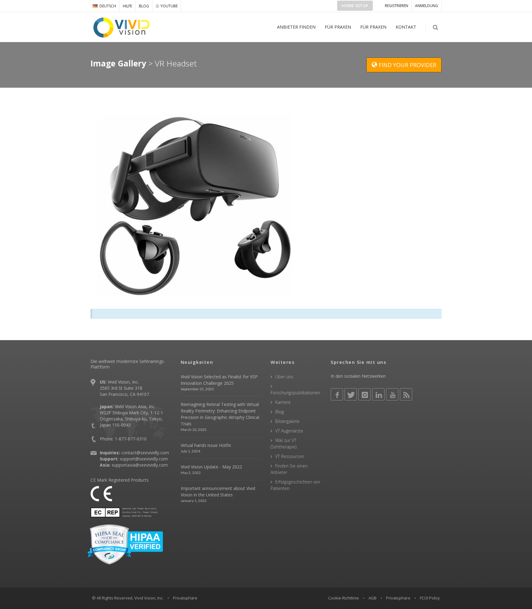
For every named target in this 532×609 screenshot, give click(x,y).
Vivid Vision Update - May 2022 (211, 467)
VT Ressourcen (289, 456)
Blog (144, 6)
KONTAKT (406, 27)
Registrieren (396, 5)
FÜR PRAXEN (338, 27)
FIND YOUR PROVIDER (406, 65)
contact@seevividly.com (145, 453)
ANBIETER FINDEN (296, 27)
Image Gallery (118, 63)
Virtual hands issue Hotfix (206, 445)
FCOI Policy (430, 598)
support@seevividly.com (144, 459)
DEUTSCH (107, 6)
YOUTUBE (169, 6)
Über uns (284, 377)
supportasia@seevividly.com (140, 465)
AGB (373, 598)
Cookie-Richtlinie (343, 598)
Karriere (283, 402)
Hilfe (127, 6)
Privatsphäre (398, 598)
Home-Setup (355, 5)
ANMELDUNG (426, 5)
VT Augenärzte (289, 431)
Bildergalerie (287, 421)
